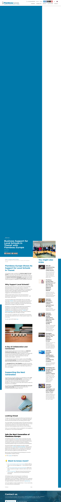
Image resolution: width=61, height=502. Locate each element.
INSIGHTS (44, 3)
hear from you (27, 480)
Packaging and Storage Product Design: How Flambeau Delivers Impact (50, 370)
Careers (41, 1)
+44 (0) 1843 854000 (31, 1)
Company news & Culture (13, 259)
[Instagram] (48, 1)
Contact (37, 1)
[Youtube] (52, 1)
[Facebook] (46, 1)
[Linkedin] (44, 1)
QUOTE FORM (50, 3)
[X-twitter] (50, 1)
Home (6, 259)
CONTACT (56, 3)
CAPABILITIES (38, 3)
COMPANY (33, 3)
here (17, 319)
